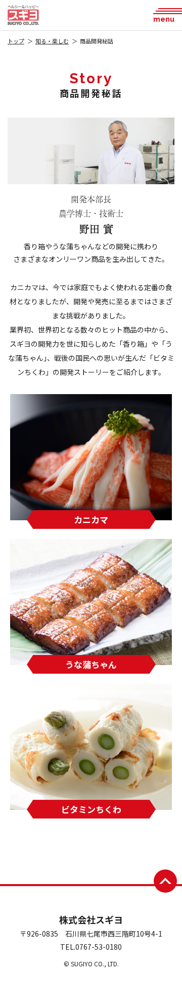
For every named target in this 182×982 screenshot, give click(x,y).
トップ (16, 41)
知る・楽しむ (52, 41)
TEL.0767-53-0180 (91, 947)
